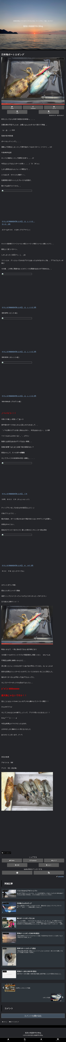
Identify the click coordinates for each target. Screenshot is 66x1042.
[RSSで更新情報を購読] (49, 873)
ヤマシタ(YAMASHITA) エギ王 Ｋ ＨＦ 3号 (17, 565)
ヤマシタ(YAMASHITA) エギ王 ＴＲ (14, 494)
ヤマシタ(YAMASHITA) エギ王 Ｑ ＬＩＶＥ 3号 (19, 307)
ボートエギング (6, 852)
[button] (49, 112)
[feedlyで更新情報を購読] (17, 873)
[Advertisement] (33, 832)
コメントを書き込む (33, 1016)
